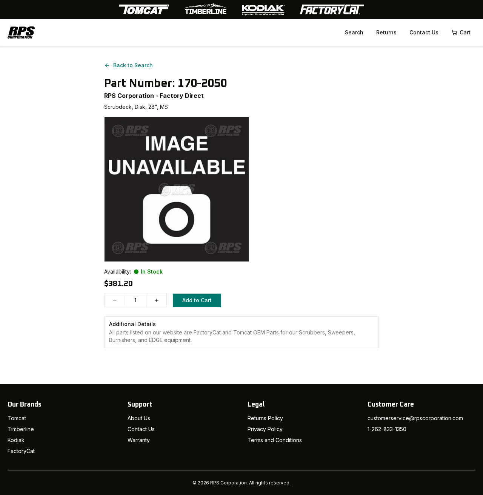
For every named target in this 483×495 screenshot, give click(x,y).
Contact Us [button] (423, 32)
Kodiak (16, 440)
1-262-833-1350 (387, 429)
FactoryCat (21, 451)
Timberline (21, 429)
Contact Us (141, 429)
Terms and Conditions (275, 440)
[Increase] (156, 300)
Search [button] (354, 32)
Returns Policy (265, 418)
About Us (139, 418)
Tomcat (17, 418)
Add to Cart (197, 300)
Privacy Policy (265, 429)
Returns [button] (386, 32)
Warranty (139, 440)
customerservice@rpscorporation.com (415, 418)
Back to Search (133, 65)
